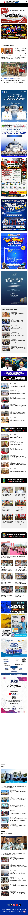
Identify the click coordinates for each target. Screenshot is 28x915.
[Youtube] (17, 905)
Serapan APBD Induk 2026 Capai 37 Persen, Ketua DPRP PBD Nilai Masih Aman (21, 569)
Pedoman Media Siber (22, 909)
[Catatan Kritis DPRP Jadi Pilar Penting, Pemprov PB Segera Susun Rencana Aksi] (20, 503)
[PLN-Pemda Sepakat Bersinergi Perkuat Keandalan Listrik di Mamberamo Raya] (5, 826)
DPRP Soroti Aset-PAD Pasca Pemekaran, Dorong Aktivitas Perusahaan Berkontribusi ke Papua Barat (7, 496)
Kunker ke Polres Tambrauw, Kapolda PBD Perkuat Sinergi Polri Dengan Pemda (13, 557)
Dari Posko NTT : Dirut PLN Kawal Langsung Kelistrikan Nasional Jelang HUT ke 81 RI (17, 806)
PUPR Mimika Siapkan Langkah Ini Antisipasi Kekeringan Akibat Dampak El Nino (18, 457)
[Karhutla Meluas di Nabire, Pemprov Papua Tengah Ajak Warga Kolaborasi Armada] (5, 413)
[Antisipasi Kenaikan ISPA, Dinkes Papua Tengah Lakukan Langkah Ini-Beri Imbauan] (5, 406)
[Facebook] (8, 905)
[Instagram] (14, 905)
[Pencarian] (26, 2)
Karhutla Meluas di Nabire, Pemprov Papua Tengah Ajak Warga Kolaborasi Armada (17, 413)
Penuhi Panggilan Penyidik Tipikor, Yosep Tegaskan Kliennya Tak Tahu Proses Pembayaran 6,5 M (6, 569)
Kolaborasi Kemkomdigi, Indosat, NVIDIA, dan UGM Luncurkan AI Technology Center (18, 819)
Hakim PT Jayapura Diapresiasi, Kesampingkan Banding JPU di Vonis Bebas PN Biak (17, 879)
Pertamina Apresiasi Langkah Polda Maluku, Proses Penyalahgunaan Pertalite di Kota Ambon (17, 859)
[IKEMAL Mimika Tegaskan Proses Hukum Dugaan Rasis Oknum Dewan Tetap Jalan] (6, 342)
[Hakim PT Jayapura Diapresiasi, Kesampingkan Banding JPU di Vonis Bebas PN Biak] (5, 880)
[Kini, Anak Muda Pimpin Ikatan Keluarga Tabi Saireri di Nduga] (6, 328)
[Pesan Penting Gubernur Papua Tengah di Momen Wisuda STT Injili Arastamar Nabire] (5, 386)
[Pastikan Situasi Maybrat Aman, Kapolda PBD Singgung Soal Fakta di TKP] (6, 314)
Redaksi (3, 909)
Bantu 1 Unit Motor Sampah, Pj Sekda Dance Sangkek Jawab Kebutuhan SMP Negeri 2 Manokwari (12, 82)
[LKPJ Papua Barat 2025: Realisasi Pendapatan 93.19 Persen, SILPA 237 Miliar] (20, 517)
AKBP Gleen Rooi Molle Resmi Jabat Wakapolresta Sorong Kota (6, 595)
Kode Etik (14, 909)
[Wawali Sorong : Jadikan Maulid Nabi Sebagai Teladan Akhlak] (21, 589)
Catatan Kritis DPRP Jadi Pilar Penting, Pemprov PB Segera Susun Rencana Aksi (20, 509)
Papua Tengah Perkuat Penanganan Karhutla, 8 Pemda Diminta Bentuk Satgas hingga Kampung (17, 399)
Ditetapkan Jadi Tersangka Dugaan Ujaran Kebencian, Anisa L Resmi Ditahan (18, 866)
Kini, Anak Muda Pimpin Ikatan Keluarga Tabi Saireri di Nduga (17, 327)
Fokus (2, 78)
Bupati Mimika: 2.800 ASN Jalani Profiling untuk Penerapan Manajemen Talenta (18, 450)
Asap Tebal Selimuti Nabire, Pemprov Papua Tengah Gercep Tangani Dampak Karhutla (18, 419)
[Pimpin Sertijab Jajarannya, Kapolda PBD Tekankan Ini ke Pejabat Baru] (6, 335)
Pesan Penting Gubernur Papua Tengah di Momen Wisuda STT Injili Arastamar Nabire (18, 385)
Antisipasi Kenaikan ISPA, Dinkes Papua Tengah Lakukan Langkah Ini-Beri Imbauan (18, 406)
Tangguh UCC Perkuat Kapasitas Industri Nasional (18, 792)
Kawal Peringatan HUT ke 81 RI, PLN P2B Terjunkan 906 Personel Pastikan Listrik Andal (18, 812)
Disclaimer (8, 909)
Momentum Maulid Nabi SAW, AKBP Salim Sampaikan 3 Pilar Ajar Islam (7, 57)
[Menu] (2, 1)
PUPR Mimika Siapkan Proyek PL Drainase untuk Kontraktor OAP (16, 443)
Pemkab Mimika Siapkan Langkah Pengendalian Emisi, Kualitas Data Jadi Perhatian (18, 464)
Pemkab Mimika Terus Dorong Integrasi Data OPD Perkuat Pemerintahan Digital (18, 470)
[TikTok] (20, 905)
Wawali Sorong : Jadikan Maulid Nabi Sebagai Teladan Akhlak (20, 595)
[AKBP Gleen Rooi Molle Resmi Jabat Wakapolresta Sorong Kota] (7, 589)
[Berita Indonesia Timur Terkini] (11, 2)
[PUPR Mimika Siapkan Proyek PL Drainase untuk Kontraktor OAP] (5, 444)
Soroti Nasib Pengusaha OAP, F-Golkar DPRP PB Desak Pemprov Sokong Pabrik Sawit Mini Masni (20, 496)
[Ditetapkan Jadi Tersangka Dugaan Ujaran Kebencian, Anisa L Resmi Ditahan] (5, 866)
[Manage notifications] (24, 912)
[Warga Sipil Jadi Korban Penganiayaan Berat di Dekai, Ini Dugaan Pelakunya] (5, 873)
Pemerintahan (6, 78)
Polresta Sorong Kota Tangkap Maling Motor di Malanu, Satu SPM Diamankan (18, 893)
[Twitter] (11, 905)
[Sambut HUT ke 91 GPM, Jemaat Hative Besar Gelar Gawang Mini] (21, 51)
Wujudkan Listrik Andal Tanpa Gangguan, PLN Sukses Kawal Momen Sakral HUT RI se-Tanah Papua (18, 799)
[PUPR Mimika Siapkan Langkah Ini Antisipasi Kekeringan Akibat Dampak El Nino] (5, 457)
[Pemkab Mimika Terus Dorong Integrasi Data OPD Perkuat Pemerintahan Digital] (5, 471)
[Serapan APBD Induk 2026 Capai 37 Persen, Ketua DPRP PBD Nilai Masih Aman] (21, 563)
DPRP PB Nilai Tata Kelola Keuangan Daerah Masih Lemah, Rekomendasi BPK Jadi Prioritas (7, 523)
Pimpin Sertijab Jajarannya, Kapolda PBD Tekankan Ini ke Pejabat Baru (17, 334)
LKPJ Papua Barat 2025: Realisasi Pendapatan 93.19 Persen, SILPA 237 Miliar (20, 523)
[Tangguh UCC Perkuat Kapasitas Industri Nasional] (5, 792)
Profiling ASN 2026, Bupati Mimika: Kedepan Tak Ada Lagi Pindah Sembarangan (17, 436)
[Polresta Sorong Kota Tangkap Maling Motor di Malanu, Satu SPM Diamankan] (5, 893)
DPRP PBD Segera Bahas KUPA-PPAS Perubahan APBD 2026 (6, 582)
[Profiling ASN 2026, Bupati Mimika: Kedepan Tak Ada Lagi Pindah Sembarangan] (5, 437)
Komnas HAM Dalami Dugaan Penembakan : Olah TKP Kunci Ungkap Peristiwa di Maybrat (17, 321)
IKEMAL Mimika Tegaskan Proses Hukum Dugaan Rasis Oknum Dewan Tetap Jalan (18, 341)
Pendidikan (12, 78)
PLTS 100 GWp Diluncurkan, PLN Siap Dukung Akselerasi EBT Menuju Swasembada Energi (13, 787)
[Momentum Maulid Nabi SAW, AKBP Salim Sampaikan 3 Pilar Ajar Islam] (7, 51)
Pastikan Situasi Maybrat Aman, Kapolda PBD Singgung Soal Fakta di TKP (18, 314)
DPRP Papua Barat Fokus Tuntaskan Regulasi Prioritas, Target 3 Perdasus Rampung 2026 (7, 509)
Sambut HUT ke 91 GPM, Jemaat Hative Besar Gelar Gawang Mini (20, 57)
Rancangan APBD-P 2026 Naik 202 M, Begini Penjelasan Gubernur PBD (18, 348)
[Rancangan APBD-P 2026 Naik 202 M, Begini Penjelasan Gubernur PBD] (6, 348)
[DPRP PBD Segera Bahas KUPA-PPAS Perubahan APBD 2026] (7, 576)
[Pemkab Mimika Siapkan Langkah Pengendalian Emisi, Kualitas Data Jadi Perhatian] (5, 464)
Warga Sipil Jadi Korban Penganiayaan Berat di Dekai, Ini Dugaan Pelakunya (18, 872)
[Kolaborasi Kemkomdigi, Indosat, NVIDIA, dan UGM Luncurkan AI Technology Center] (5, 820)
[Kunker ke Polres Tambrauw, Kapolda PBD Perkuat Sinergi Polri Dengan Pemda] (14, 547)
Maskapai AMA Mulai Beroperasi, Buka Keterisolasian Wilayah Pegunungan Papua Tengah (18, 392)
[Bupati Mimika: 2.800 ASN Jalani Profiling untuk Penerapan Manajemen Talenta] (5, 451)
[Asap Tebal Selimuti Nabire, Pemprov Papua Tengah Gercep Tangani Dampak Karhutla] (5, 420)
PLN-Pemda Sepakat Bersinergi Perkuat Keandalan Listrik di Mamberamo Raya (18, 826)
